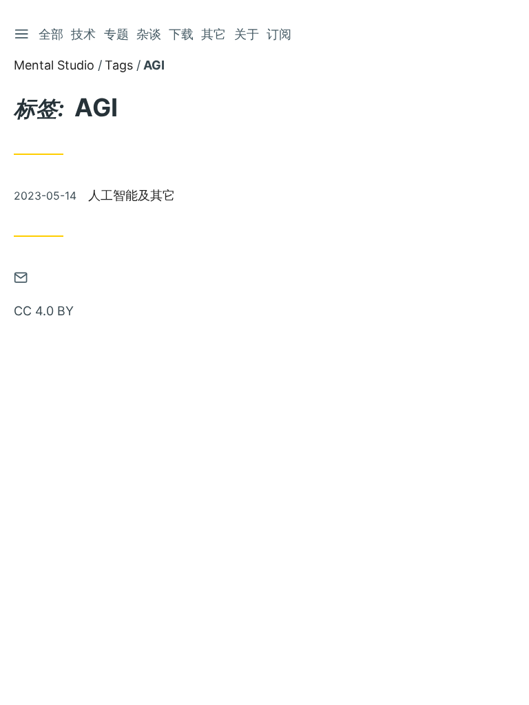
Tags (119, 65)
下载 (181, 34)
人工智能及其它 (131, 195)
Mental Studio (54, 65)
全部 (51, 34)
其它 (213, 34)
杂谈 (148, 34)
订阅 (279, 34)
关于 (246, 34)
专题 (116, 34)
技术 (83, 34)
